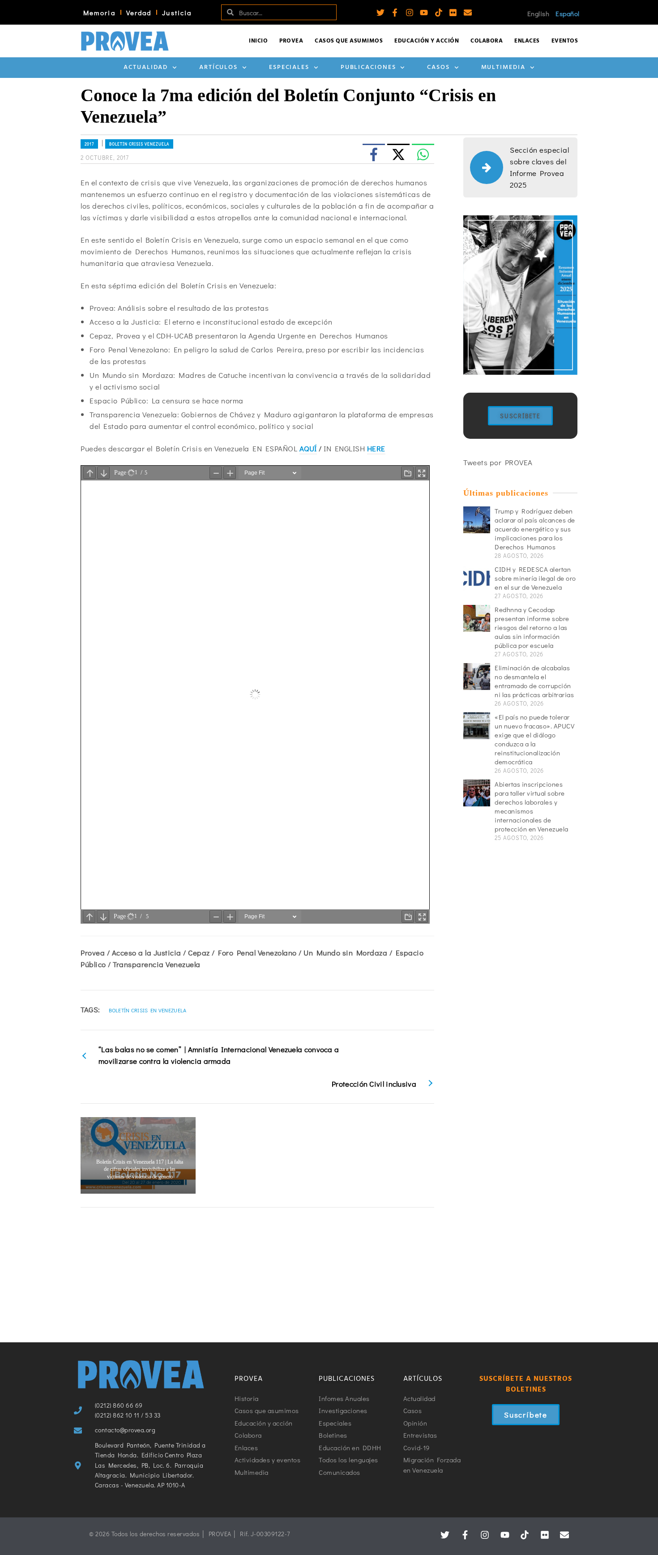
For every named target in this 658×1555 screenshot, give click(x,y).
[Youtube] (424, 13)
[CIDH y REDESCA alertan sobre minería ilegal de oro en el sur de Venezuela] (476, 578)
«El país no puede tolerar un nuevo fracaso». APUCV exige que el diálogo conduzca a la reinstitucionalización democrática (534, 739)
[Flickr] (453, 13)
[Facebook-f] (395, 13)
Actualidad (146, 67)
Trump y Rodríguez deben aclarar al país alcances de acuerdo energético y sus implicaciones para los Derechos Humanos (535, 528)
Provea (291, 41)
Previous (86, 1155)
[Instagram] (410, 13)
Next (428, 1155)
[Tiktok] (439, 13)
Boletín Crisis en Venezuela (148, 1010)
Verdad (139, 12)
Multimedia (503, 67)
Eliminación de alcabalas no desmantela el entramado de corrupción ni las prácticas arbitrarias (534, 681)
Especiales (289, 67)
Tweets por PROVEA (498, 462)
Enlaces (527, 41)
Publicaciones (368, 67)
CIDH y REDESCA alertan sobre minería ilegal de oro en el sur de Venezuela (535, 578)
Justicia (177, 12)
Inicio (258, 41)
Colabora (486, 41)
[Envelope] (468, 13)
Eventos (564, 41)
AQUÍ (308, 448)
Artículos (218, 67)
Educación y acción (426, 41)
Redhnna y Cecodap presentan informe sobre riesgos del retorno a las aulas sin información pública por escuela (532, 627)
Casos (438, 67)
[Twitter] (380, 13)
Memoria (99, 12)
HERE (376, 448)
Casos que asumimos (349, 41)
